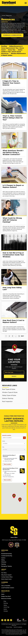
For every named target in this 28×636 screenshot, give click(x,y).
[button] (14, 496)
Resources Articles (6, 598)
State (3, 441)
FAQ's (2, 594)
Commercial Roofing (6, 555)
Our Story (4, 572)
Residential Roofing (6, 553)
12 (19, 336)
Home (3, 15)
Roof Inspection (7, 401)
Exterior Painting (7, 398)
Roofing (4, 46)
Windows (3, 562)
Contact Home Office (7, 577)
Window (6, 611)
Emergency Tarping (6, 566)
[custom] (2, 620)
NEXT (22, 336)
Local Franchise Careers (7, 587)
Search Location (6, 435)
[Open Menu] (26, 3)
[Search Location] (24, 438)
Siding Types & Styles (9, 395)
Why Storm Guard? (6, 574)
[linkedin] (8, 620)
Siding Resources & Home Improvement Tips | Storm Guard (12, 48)
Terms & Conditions (17, 627)
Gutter (5, 609)
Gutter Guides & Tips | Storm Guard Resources (11, 51)
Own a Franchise (5, 585)
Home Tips (11, 50)
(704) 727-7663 (8, 461)
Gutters (3, 557)
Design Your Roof (6, 596)
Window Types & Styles (9, 392)
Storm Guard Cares (6, 579)
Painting (3, 564)
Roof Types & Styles (8, 389)
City (3, 447)
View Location (7, 464)
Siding (3, 560)
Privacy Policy (9, 627)
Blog (5, 601)
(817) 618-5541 (7, 475)
